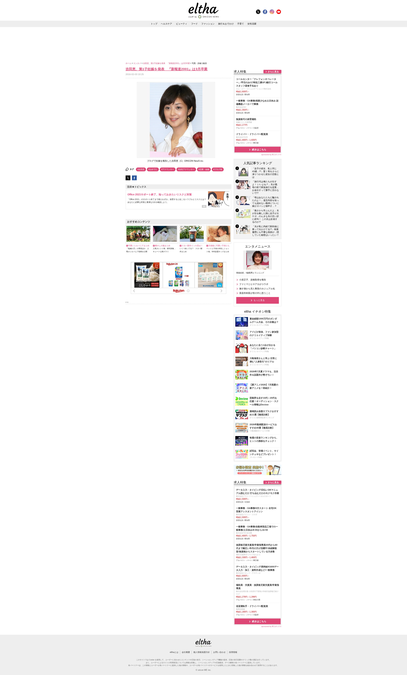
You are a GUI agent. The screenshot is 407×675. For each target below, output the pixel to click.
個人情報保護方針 (201, 652)
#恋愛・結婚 (204, 169)
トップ (154, 23)
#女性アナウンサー (186, 169)
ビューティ (181, 23)
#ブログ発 (217, 169)
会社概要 (186, 652)
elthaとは (174, 652)
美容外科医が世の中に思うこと (254, 293)
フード (194, 23)
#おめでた (152, 169)
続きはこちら (259, 149)
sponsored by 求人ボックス (271, 154)
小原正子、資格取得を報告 (252, 279)
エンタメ (137, 63)
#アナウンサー (167, 169)
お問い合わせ (219, 652)
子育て (240, 23)
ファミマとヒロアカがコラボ (253, 284)
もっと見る (259, 300)
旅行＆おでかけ (226, 23)
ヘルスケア (166, 23)
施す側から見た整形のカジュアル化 (257, 288)
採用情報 (233, 652)
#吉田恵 (141, 169)
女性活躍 (251, 23)
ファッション (208, 23)
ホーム (129, 63)
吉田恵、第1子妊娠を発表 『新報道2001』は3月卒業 (166, 63)
